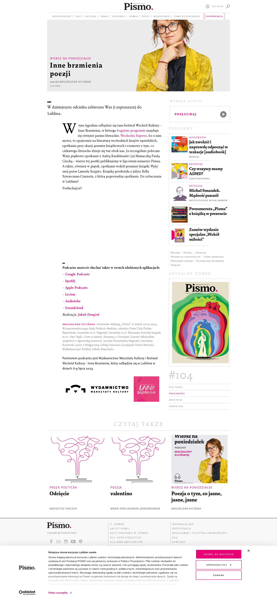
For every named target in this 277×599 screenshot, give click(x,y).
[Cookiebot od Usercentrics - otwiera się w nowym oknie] (27, 592)
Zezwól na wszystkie (219, 554)
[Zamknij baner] (257, 551)
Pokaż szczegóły (57, 592)
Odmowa (218, 575)
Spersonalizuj (216, 564)
